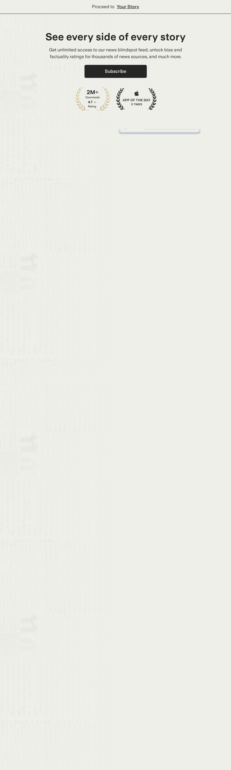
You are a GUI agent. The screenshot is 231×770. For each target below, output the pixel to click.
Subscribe (115, 71)
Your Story (128, 6)
